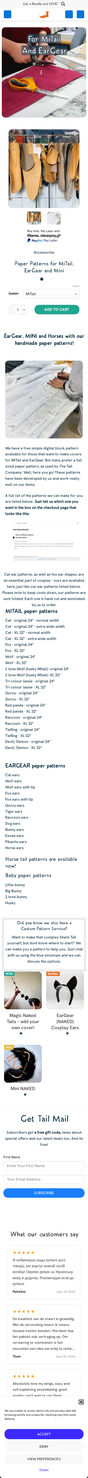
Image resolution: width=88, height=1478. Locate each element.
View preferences (44, 1459)
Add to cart (56, 309)
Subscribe (44, 1193)
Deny (44, 1446)
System (14, 293)
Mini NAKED (23, 1088)
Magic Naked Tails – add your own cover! (23, 1021)
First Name (11, 1157)
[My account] (69, 14)
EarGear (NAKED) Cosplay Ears (65, 1021)
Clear (75, 286)
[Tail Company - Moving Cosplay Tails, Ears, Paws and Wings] (44, 14)
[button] (81, 1402)
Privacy (44, 1469)
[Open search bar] (63, 4)
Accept (44, 1434)
